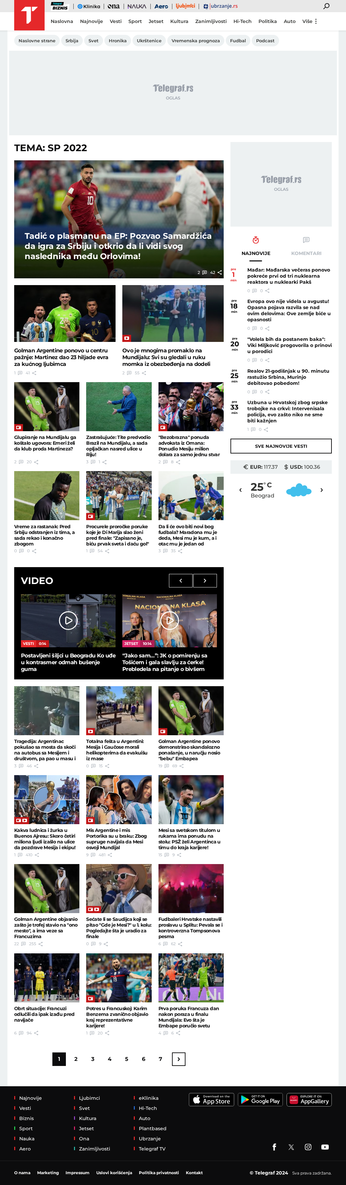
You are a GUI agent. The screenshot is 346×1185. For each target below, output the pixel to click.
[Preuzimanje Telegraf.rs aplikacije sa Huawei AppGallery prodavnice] (309, 1100)
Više (307, 21)
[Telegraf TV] (325, 1147)
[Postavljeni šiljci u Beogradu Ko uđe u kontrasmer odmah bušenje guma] (68, 620)
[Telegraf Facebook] (274, 1147)
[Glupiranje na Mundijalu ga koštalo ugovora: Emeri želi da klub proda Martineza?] (46, 406)
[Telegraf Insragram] (308, 1147)
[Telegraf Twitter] (291, 1147)
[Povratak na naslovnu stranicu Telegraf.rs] (29, 15)
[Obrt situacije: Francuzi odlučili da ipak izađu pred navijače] (46, 977)
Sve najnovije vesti (281, 446)
